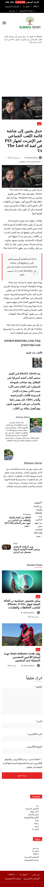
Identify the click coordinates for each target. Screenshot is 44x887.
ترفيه (36, 826)
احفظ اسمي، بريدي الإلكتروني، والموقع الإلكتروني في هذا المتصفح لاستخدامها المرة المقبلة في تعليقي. (22, 763)
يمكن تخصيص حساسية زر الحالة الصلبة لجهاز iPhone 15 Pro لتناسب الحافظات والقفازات (22, 604)
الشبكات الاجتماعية (33, 240)
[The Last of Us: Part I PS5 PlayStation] (22, 166)
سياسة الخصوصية (26, 10)
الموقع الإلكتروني (34, 746)
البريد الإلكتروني (34, 733)
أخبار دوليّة (34, 811)
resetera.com (24, 340)
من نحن (12, 10)
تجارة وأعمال (33, 814)
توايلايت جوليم (35, 220)
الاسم (39, 721)
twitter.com (31, 345)
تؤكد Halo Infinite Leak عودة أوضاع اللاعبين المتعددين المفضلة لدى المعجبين (22, 657)
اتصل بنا (26, 6)
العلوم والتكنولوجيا (31, 817)
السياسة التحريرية (12, 6)
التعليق (38, 686)
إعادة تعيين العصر (34, 228)
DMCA (36, 6)
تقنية (39, 124)
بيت (37, 805)
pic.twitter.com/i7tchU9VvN (24, 266)
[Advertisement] (22, 70)
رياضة (36, 823)
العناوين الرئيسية (32, 808)
